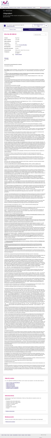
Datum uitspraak (7, 39)
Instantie (6, 37)
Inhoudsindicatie (7, 50)
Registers (19, 7)
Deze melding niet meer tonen (38, 26)
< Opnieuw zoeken (12, 29)
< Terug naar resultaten (32, 29)
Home (2, 7)
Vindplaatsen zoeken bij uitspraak (12, 387)
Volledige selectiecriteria (10, 411)
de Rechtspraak (24, 7)
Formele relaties (7, 44)
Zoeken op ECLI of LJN (10, 384)
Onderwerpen (6, 7)
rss (47, 435)
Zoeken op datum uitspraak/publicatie (13, 382)
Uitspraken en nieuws (13, 7)
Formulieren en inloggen (46, 7)
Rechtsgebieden (7, 46)
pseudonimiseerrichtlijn (10, 26)
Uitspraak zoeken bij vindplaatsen (12, 388)
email (48, 435)
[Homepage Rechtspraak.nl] (5, 2)
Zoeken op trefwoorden (10, 383)
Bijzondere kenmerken (8, 48)
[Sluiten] (46, 25)
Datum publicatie (7, 41)
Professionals (29, 7)
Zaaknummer (6, 43)
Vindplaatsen (6, 51)
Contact (34, 7)
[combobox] (40, 34)
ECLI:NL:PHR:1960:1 (23, 44)
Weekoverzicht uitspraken (10, 421)
